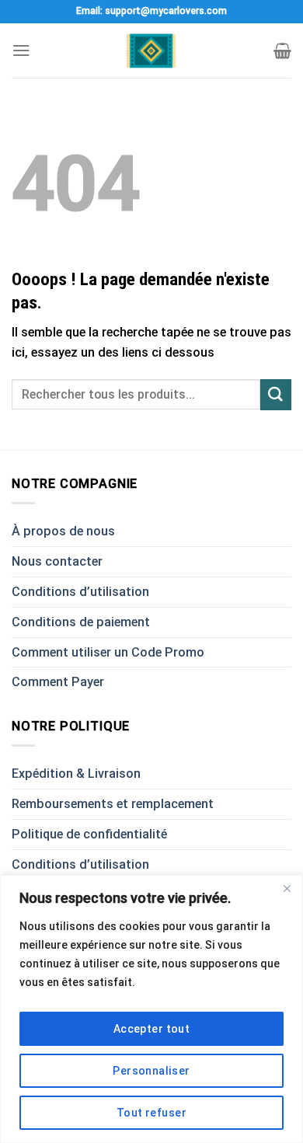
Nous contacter (57, 561)
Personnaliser (151, 1071)
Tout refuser (151, 1112)
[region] (151, 1009)
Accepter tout (151, 1029)
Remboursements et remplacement (113, 803)
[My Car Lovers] (152, 51)
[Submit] (275, 394)
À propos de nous (63, 531)
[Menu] (21, 50)
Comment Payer (58, 681)
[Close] (286, 888)
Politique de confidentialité (89, 834)
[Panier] (282, 50)
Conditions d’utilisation (80, 591)
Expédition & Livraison (76, 773)
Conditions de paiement (81, 622)
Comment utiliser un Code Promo (108, 652)
